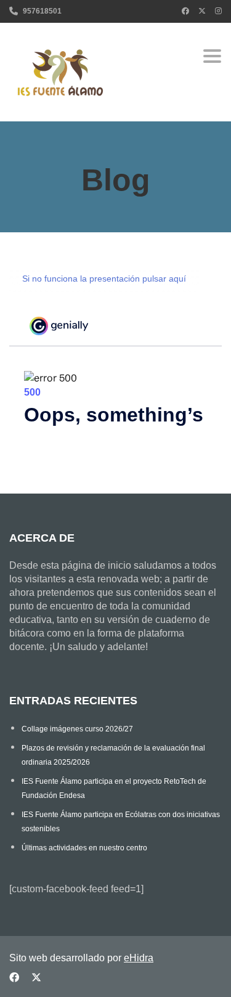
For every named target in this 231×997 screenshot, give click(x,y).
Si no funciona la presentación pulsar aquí (104, 278)
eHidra (138, 958)
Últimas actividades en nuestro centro (84, 848)
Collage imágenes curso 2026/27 (77, 729)
